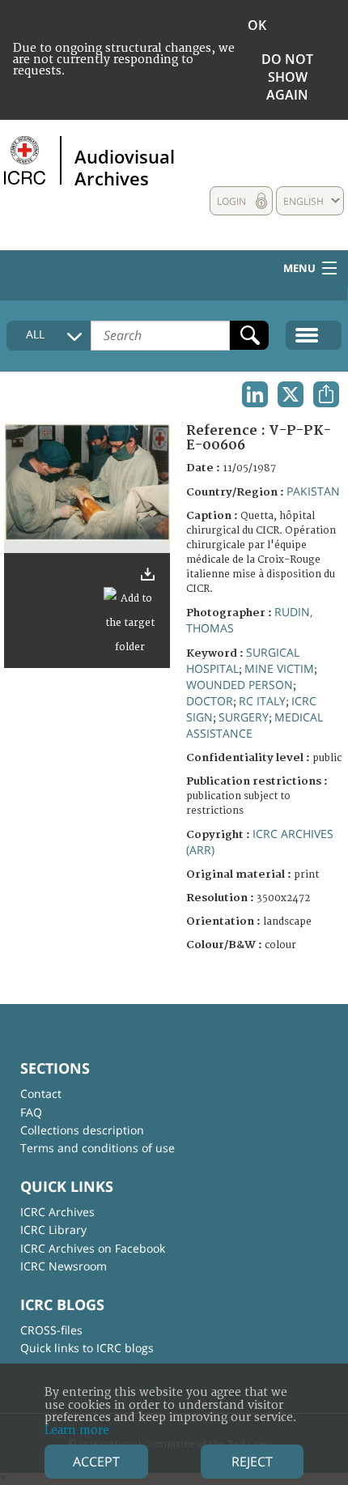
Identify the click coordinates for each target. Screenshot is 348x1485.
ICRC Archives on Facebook (92, 1248)
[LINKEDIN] (255, 394)
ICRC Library (53, 1229)
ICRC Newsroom (63, 1266)
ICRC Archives (57, 1211)
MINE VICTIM (279, 668)
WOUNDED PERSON (239, 684)
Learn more (77, 1430)
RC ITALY (262, 700)
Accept (96, 1461)
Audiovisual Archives (124, 166)
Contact (41, 1093)
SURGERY (244, 717)
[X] (290, 394)
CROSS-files (51, 1330)
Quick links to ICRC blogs (87, 1347)
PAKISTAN (313, 491)
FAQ (31, 1112)
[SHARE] (326, 394)
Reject (252, 1461)
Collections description (82, 1130)
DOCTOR (209, 700)
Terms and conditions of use (97, 1147)
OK (257, 25)
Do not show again (287, 77)
